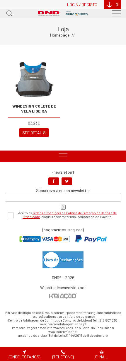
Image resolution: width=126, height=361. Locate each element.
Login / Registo (82, 4)
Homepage (59, 34)
